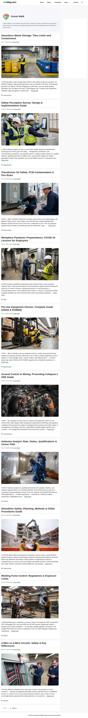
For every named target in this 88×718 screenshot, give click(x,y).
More (66, 2)
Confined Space (7, 434)
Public (5, 299)
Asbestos (5, 501)
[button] (82, 2)
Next (14, 708)
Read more (34, 91)
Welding (5, 635)
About (42, 2)
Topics (49, 2)
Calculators (57, 2)
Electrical (5, 700)
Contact (75, 2)
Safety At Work (7, 95)
